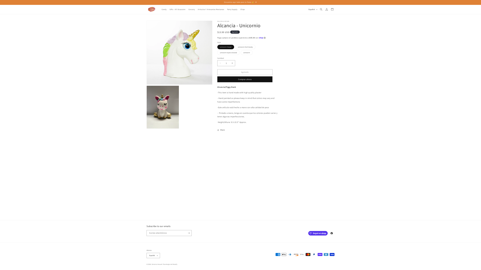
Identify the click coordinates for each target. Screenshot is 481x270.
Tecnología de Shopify (170, 264)
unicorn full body (246, 47)
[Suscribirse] (189, 233)
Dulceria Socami (157, 264)
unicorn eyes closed (230, 53)
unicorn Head (227, 47)
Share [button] (222, 130)
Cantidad (220, 58)
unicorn (248, 53)
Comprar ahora (245, 79)
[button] (321, 9)
